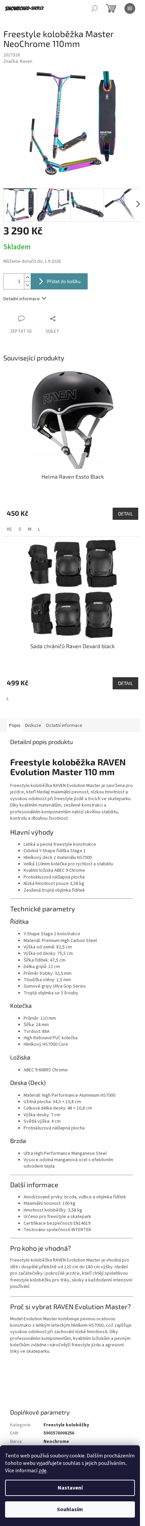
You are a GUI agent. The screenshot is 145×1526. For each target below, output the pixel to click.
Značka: (17, 61)
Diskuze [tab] (33, 725)
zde (42, 1470)
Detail (125, 513)
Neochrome (56, 1441)
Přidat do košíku (64, 281)
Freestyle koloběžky (66, 1425)
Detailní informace (21, 299)
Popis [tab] (15, 725)
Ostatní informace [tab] (64, 725)
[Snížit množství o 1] (27, 285)
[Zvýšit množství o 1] (27, 277)
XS (9, 529)
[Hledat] (94, 8)
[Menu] (130, 8)
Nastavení (70, 1488)
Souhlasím (70, 1509)
